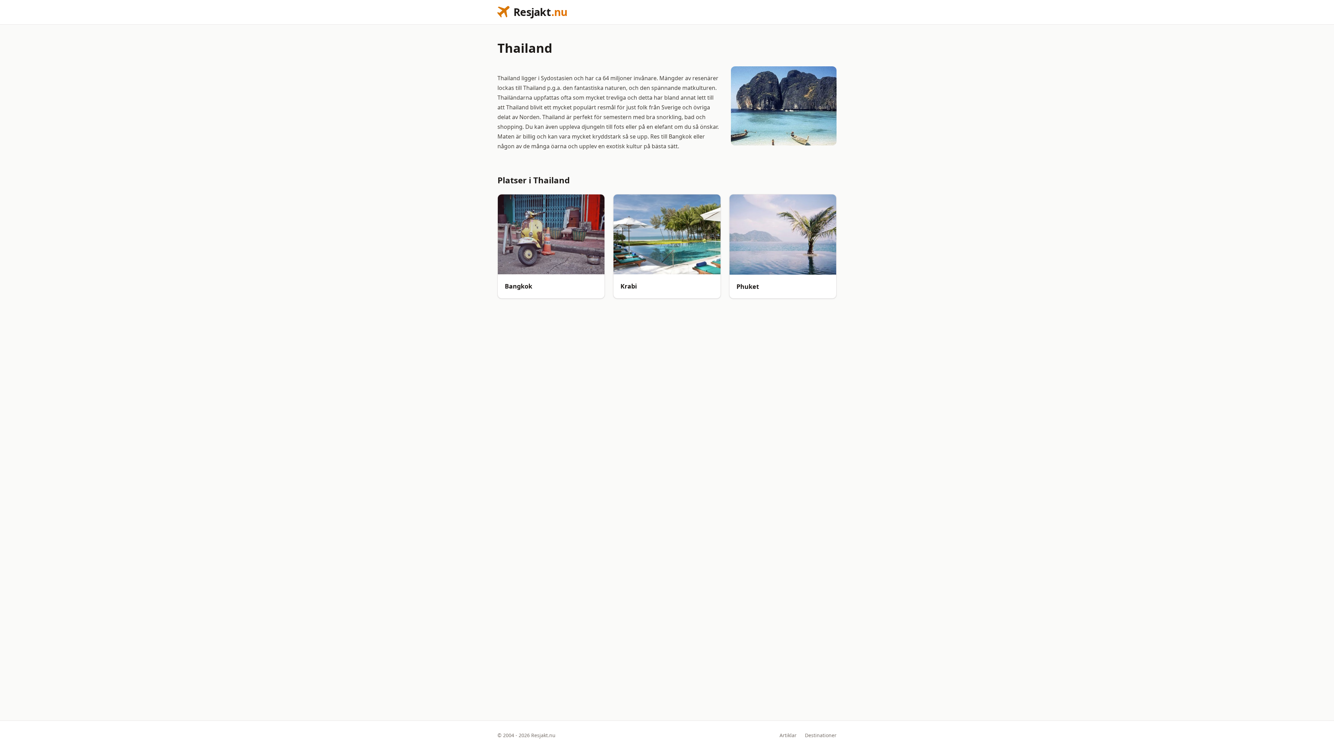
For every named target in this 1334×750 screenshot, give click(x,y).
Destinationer (821, 735)
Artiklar (788, 735)
